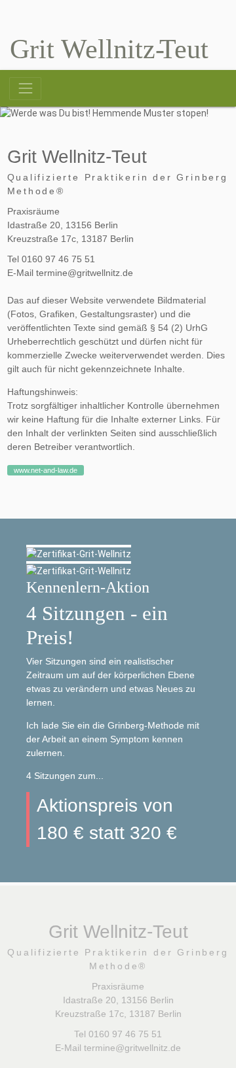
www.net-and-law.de (45, 470)
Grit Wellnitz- (109, 49)
